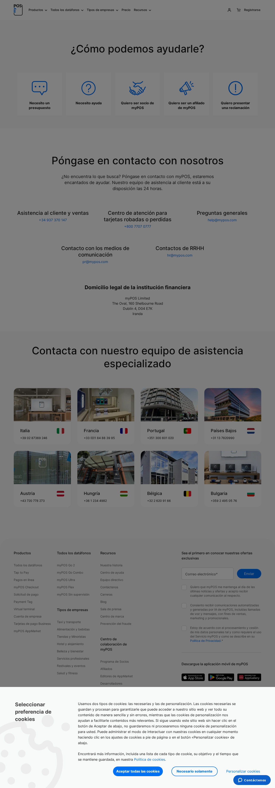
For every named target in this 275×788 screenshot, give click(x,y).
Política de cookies (149, 759)
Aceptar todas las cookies (138, 771)
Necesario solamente (194, 771)
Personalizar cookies (243, 771)
